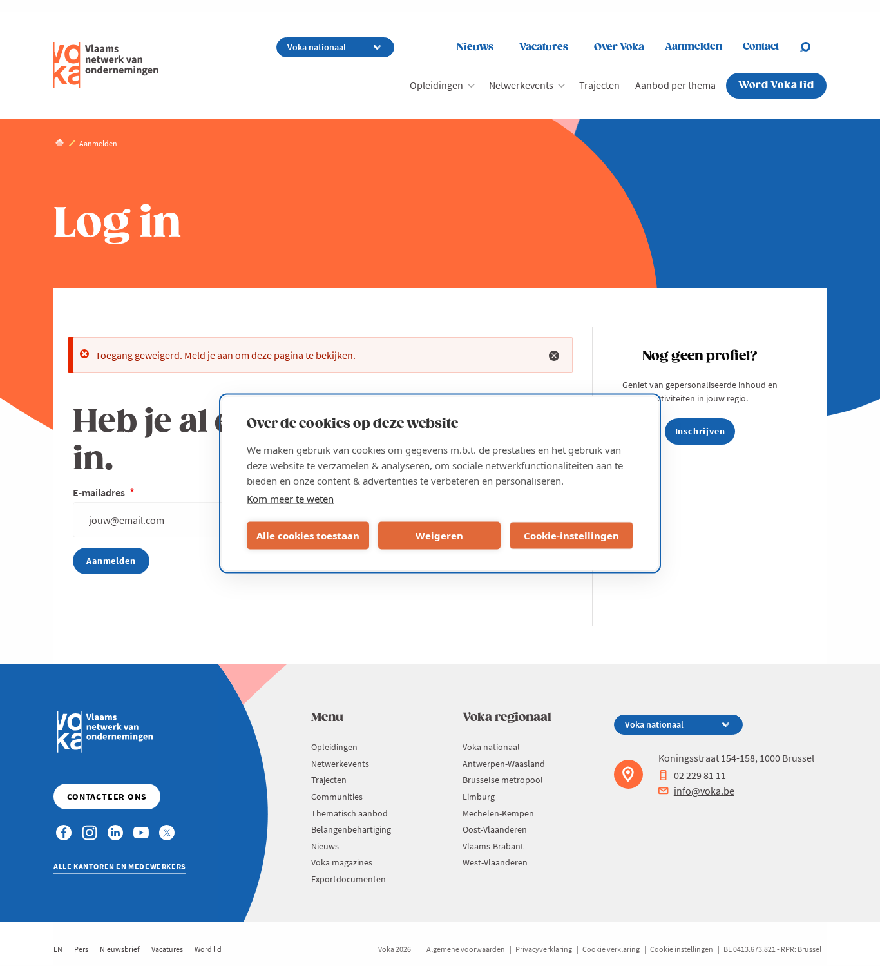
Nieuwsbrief (120, 949)
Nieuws (475, 47)
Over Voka (619, 47)
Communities (337, 796)
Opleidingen (436, 85)
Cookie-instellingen (571, 535)
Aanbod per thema (675, 85)
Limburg (479, 796)
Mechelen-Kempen (498, 813)
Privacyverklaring (543, 949)
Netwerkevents (521, 85)
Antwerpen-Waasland (504, 763)
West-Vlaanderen (495, 862)
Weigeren (439, 535)
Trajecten (599, 85)
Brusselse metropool (503, 780)
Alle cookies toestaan (307, 535)
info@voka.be (704, 790)
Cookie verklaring (611, 949)
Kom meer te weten (290, 498)
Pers (81, 949)
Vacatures (543, 47)
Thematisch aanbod (349, 813)
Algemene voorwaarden (465, 949)
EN (57, 949)
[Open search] (813, 47)
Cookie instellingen (681, 949)
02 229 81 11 (700, 775)
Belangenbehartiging (351, 829)
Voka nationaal (491, 747)
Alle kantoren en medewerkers (119, 866)
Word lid (208, 949)
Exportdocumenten (348, 879)
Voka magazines (341, 862)
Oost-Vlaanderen (495, 829)
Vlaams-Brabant (493, 846)
